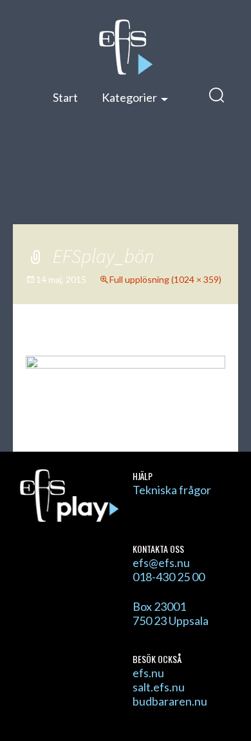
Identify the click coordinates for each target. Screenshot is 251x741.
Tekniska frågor (172, 490)
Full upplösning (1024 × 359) (165, 279)
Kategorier (129, 97)
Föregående (68, 343)
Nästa (198, 343)
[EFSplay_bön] (125, 389)
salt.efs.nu (159, 687)
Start (65, 97)
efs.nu (148, 673)
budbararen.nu (170, 701)
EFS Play (125, 47)
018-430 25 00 (169, 577)
